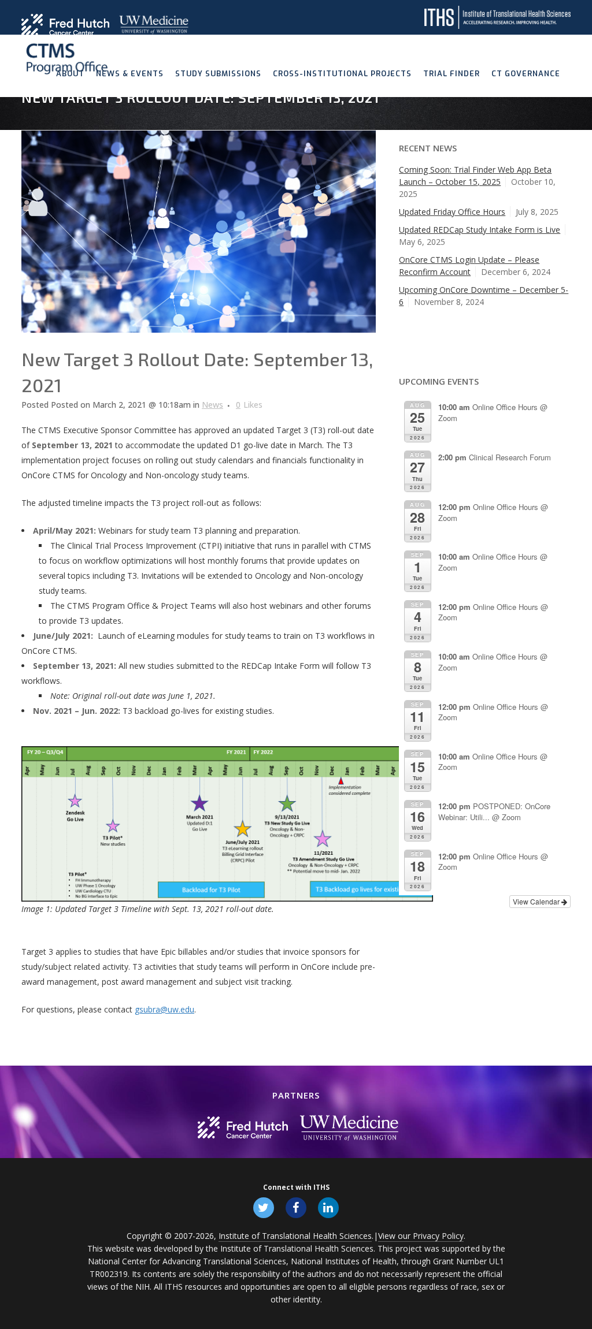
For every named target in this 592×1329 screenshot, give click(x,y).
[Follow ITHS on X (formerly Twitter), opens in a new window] (264, 1207)
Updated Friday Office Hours (452, 211)
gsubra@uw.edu (164, 1009)
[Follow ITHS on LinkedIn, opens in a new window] (328, 1207)
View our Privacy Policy (421, 1235)
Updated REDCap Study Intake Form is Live (479, 229)
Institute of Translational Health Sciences (295, 1235)
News (212, 404)
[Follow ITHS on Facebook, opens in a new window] (296, 1207)
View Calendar (537, 901)
